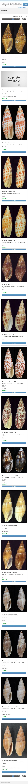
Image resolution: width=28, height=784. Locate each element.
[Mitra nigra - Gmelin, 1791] (14, 267)
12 (22, 19)
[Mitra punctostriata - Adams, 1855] (14, 506)
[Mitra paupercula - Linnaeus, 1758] (14, 460)
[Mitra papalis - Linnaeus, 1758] (14, 363)
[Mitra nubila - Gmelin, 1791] (14, 315)
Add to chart (14, 66)
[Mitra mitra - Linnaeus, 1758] (14, 122)
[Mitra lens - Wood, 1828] (14, 38)
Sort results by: (16, 16)
